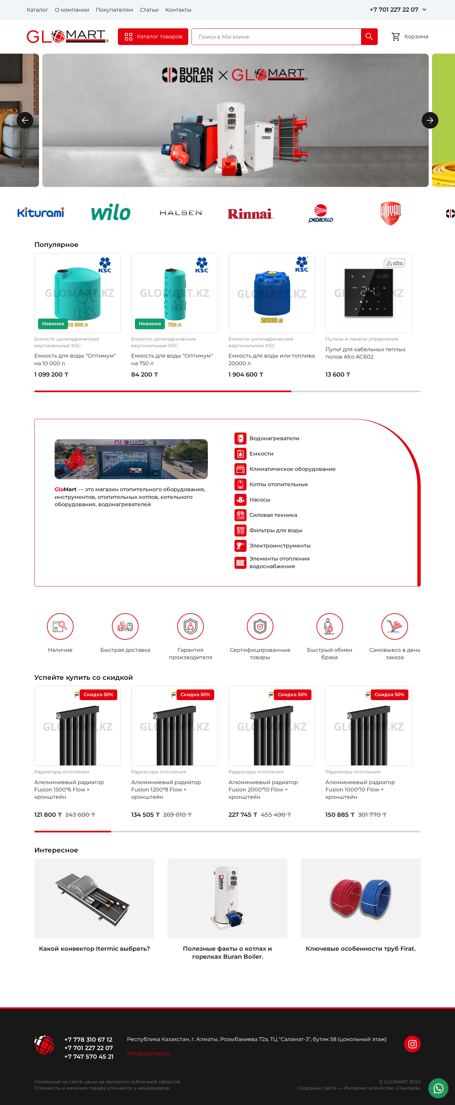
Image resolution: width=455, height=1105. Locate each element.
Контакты (178, 10)
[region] (227, 639)
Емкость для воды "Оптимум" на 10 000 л (75, 359)
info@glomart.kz (149, 1053)
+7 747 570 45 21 (89, 1056)
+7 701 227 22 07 (394, 9)
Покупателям (114, 10)
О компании (72, 10)
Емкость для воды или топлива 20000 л (271, 359)
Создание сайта (317, 1088)
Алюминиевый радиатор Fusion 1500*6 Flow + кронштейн (69, 789)
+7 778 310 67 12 (88, 1039)
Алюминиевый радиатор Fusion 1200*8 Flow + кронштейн (166, 789)
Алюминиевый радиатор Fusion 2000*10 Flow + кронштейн (263, 789)
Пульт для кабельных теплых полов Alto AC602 (365, 353)
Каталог (37, 10)
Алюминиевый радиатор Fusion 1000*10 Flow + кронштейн (360, 789)
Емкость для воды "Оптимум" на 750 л (172, 359)
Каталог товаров (160, 36)
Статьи (149, 10)
